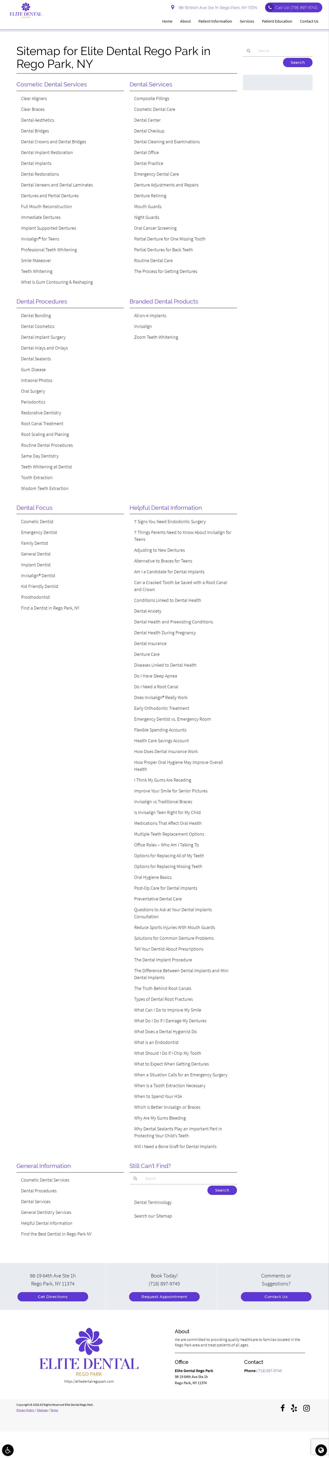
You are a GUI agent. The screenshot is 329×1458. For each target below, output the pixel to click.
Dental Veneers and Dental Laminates (57, 185)
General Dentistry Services (46, 1212)
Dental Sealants (36, 359)
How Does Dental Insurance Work (166, 751)
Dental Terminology (153, 1202)
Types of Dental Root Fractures (163, 999)
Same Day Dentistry (40, 456)
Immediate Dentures (40, 217)
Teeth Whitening (36, 271)
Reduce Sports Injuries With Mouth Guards (174, 927)
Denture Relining (150, 196)
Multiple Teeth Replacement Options (169, 834)
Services (247, 21)
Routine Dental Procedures (47, 445)
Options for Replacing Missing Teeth (168, 866)
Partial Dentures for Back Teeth (163, 250)
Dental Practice (148, 163)
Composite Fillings (151, 98)
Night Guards (146, 217)
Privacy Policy (25, 1410)
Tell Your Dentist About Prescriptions (168, 949)
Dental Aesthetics (37, 120)
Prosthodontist (35, 597)
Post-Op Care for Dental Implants (165, 888)
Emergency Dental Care (156, 174)
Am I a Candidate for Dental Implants (169, 572)
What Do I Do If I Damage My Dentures (170, 1021)
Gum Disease (33, 369)
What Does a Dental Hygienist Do (165, 1031)
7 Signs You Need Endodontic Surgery (170, 521)
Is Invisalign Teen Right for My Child (167, 812)
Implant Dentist (36, 565)
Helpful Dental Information (46, 1223)
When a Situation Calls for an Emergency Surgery (180, 1075)
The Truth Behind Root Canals (162, 988)
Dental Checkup (149, 131)
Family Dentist (34, 543)
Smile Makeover (36, 260)
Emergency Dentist (39, 532)
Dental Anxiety (147, 611)
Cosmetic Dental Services (45, 1180)
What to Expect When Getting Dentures (171, 1064)
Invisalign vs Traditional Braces (163, 801)
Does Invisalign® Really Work (160, 697)
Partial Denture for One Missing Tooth (170, 239)
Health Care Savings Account (161, 741)
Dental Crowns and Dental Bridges (53, 142)
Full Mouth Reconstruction (46, 206)
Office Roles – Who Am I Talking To (166, 845)
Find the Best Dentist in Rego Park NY (56, 1234)
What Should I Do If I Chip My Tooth (167, 1053)
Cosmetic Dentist (37, 521)
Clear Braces (32, 109)
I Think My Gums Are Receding (162, 780)
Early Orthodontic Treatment (161, 708)
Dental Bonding (36, 315)
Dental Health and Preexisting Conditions (173, 622)
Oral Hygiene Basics (152, 877)
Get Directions (53, 1296)
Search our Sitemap (153, 1216)
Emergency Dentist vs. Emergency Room (172, 719)
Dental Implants (36, 163)
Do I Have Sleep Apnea (155, 676)
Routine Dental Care (153, 260)
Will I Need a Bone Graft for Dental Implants (175, 1146)
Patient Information (215, 21)
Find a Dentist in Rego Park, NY (50, 608)
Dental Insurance (150, 643)
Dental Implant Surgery (43, 337)
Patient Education (277, 21)
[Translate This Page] (321, 1450)
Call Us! (296, 7)
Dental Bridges (35, 131)
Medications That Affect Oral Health (168, 823)
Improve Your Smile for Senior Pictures (170, 791)
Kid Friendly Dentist (39, 586)
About (185, 21)
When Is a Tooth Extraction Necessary (169, 1085)
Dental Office (146, 152)
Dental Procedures (39, 1191)
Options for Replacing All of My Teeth (169, 855)
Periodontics (33, 402)
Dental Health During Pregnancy (165, 633)
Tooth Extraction (37, 477)
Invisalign (143, 326)
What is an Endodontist (156, 1042)
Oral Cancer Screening (155, 228)
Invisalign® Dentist (38, 575)
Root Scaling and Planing (45, 434)
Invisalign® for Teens (40, 239)
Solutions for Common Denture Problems (174, 938)
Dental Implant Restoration (47, 152)
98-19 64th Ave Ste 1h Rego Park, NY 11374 (217, 7)
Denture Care (147, 654)
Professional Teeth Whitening (49, 250)
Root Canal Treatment (42, 423)
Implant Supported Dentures (48, 228)
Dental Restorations (40, 174)
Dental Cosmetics (37, 326)
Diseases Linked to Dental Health (165, 665)
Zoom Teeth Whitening (156, 337)
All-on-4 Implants (150, 315)
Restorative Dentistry (41, 413)
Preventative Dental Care (158, 899)
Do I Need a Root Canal (156, 687)
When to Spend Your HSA (158, 1096)
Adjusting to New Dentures (159, 550)
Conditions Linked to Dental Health (167, 600)
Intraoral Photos (36, 380)
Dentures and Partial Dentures (50, 196)
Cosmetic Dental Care (154, 109)
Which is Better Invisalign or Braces (167, 1107)
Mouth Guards (147, 206)
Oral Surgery (33, 391)
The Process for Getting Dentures (165, 271)
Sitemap (42, 1410)
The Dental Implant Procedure (163, 960)
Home (167, 21)
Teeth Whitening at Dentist (46, 467)
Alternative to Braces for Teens (163, 561)
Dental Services (35, 1201)
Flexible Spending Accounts (160, 730)
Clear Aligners (34, 98)
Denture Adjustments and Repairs (166, 185)
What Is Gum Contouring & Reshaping (57, 282)
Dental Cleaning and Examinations (167, 142)
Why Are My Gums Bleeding (160, 1118)
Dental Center (147, 120)
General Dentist (36, 554)
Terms (54, 1410)
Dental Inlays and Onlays (44, 348)
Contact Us (309, 21)
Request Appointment (164, 1296)
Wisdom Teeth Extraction (45, 488)
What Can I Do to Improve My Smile (167, 1010)
